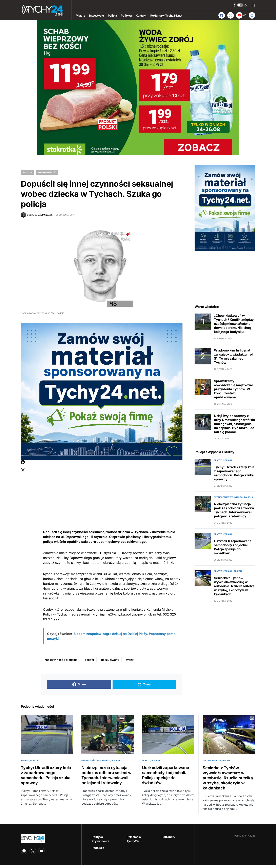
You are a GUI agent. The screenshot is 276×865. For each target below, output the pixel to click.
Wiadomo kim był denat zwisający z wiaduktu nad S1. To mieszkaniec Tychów (233, 356)
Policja (27, 172)
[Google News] (252, 15)
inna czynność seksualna (60, 659)
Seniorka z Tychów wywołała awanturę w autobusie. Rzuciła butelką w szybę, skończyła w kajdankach (234, 586)
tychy (130, 659)
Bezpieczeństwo (223, 497)
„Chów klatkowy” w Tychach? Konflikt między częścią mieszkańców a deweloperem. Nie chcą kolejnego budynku (234, 324)
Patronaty (168, 837)
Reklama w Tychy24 (134, 839)
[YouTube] (41, 851)
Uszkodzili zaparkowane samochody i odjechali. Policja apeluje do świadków (233, 547)
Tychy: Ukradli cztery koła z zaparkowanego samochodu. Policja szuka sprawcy (234, 473)
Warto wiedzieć (47, 172)
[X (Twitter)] (230, 15)
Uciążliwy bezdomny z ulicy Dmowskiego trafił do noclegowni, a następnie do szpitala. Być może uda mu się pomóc (234, 424)
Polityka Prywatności (100, 839)
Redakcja (98, 847)
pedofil (89, 659)
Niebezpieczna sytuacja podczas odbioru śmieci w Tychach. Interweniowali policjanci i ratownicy (234, 510)
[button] (240, 5)
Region (238, 571)
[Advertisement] (111, 488)
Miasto (218, 460)
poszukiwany (110, 659)
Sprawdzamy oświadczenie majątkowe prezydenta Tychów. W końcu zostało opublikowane (233, 389)
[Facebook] (221, 15)
